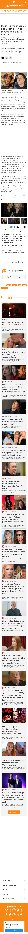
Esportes (6, 880)
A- (10, 58)
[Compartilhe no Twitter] (3, 52)
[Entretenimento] (14, 6)
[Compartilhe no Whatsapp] (13, 52)
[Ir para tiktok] (10, 914)
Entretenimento (9, 885)
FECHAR (14, 930)
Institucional (8, 898)
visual (19, 285)
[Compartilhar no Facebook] (6, 52)
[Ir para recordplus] (6, 914)
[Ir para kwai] (17, 909)
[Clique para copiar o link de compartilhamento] (20, 52)
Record (6, 894)
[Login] (25, 2)
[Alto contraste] (2, 58)
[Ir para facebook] (10, 909)
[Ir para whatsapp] (17, 914)
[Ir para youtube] (21, 914)
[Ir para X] (14, 914)
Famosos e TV (13, 22)
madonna (14, 285)
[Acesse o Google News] (16, 52)
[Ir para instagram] (14, 909)
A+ (7, 58)
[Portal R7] (14, 2)
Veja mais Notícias (14, 812)
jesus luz (9, 285)
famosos (24, 285)
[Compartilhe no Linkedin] (9, 52)
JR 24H (5, 889)
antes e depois (5, 288)
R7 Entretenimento (5, 22)
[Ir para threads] (21, 909)
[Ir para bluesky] (6, 909)
